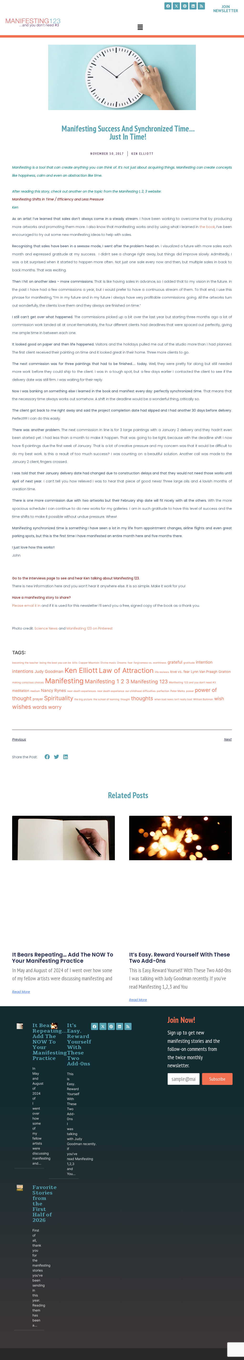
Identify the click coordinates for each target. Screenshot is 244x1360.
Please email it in (26, 605)
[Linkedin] (193, 6)
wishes (21, 706)
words (39, 707)
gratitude (189, 662)
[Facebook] (168, 6)
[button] (140, 28)
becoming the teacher (25, 662)
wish (219, 698)
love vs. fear (180, 672)
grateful (175, 662)
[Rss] (201, 6)
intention (204, 662)
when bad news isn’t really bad (173, 699)
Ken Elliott (81, 670)
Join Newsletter (225, 8)
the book (207, 226)
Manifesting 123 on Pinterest (89, 628)
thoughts (142, 698)
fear (130, 662)
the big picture (83, 699)
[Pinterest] (184, 6)
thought (125, 699)
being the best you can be (55, 662)
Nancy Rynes (53, 690)
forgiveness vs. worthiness (150, 662)
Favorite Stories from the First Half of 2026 (44, 1204)
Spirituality (58, 698)
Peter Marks (177, 691)
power (190, 691)
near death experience (110, 691)
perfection (163, 691)
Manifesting (64, 681)
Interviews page (42, 578)
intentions (22, 671)
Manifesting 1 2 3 (107, 681)
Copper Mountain (89, 662)
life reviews (162, 672)
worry (54, 707)
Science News (47, 628)
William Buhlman (203, 699)
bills (74, 662)
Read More (21, 991)
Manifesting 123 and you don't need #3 (192, 682)
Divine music (108, 662)
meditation (20, 691)
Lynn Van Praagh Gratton (211, 672)
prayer (38, 699)
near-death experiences (81, 691)
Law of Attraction (126, 670)
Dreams (122, 662)
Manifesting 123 (149, 682)
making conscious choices (28, 682)
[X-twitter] (176, 6)
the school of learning (106, 699)
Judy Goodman (49, 671)
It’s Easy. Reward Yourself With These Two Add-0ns (179, 958)
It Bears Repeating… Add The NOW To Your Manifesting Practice (62, 958)
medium (35, 691)
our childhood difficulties (140, 691)
